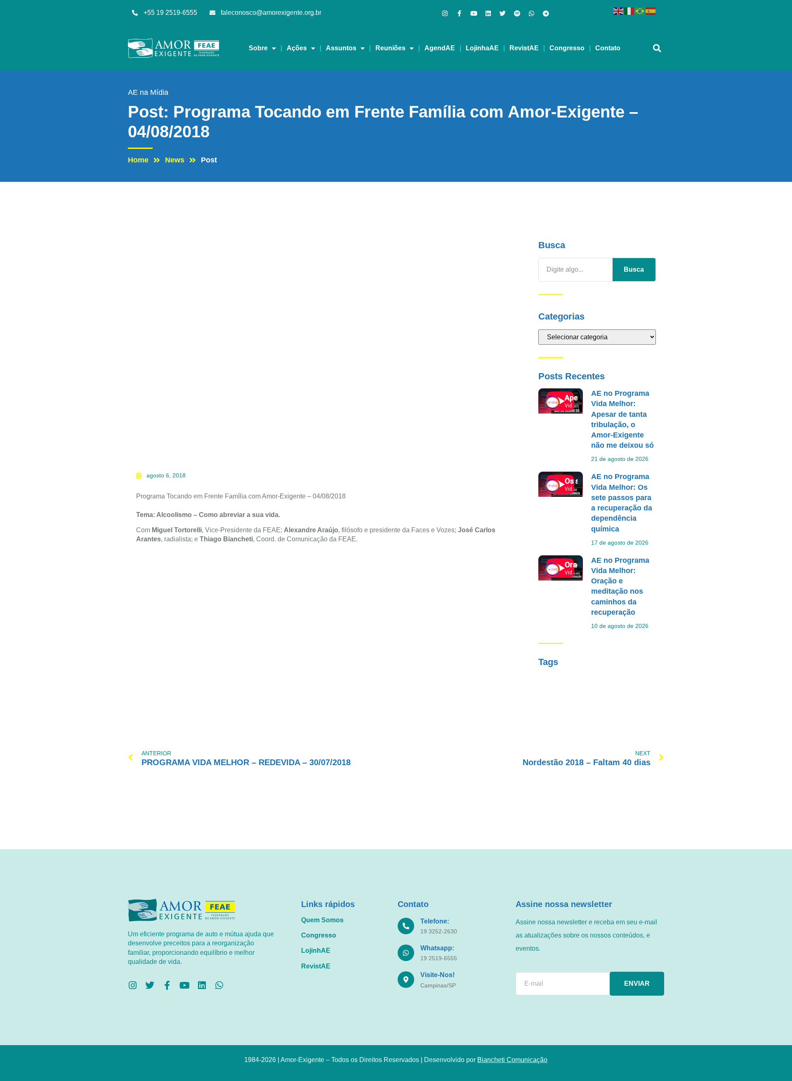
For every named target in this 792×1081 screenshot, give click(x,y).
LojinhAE (315, 950)
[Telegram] (546, 13)
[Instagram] (445, 13)
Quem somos (322, 920)
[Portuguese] (640, 10)
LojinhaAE (482, 48)
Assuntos (341, 48)
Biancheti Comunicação (512, 1059)
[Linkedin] (488, 13)
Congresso (567, 48)
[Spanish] (651, 10)
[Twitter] (503, 13)
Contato (607, 48)
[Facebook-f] (459, 13)
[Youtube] (474, 13)
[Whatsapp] (531, 13)
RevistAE (524, 48)
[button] (657, 48)
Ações (297, 48)
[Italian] (629, 10)
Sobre (258, 48)
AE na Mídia (148, 92)
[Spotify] (517, 13)
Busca (634, 269)
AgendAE (439, 48)
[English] (618, 10)
